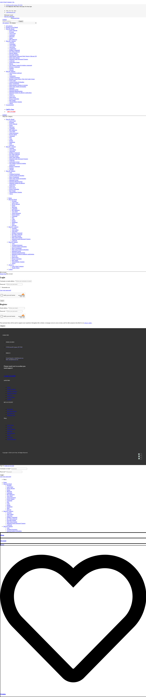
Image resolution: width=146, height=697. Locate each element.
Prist (8, 502)
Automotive (12, 76)
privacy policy (88, 323)
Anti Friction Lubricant (15, 73)
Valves (11, 103)
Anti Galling (12, 45)
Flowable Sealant (14, 54)
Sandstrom (9, 506)
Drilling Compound (14, 50)
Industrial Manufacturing (15, 91)
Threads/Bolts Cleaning (15, 102)
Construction (12, 48)
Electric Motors (13, 53)
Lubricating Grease (14, 62)
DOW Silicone (13, 30)
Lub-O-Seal (12, 33)
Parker (11, 38)
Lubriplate (12, 35)
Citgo (8, 503)
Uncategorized (10, 105)
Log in (2, 300)
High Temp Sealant (14, 57)
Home (5, 482)
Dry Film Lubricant (14, 51)
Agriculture (12, 44)
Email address (4, 308)
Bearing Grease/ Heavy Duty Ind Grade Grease (22, 79)
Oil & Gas (12, 95)
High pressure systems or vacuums (18, 85)
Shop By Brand (10, 29)
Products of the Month (12, 27)
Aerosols (11, 42)
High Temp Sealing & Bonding (17, 86)
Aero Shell (10, 496)
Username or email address (8, 281)
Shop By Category (11, 41)
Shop (2, 535)
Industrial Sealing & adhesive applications (20, 92)
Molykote (11, 36)
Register (3, 326)
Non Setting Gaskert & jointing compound (20, 65)
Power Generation (14, 98)
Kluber (8, 505)
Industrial (11, 88)
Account (3, 541)
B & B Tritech (10, 499)
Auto (10, 74)
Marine (11, 64)
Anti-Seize (12, 47)
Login (2, 475)
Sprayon (9, 509)
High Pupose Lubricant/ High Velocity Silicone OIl (23, 56)
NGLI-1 (11, 94)
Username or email (5, 468)
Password (3, 284)
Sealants (11, 68)
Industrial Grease (13, 89)
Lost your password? (5, 290)
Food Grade (12, 80)
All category (9, 26)
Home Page (3, 274)
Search (21, 21)
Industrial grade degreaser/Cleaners (18, 59)
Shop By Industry (10, 71)
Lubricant (11, 61)
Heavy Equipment (14, 83)
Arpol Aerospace (11, 497)
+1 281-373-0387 (10, 376)
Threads (11, 70)
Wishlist (3, 694)
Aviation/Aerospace (14, 77)
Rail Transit (12, 100)
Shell (8, 508)
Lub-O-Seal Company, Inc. (7, 2)
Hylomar (11, 32)
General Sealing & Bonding (16, 82)
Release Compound (14, 67)
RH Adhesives (13, 39)
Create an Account (9, 465)
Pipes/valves (12, 97)
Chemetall (9, 500)
